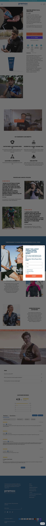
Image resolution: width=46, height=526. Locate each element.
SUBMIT (34, 276)
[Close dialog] (43, 247)
